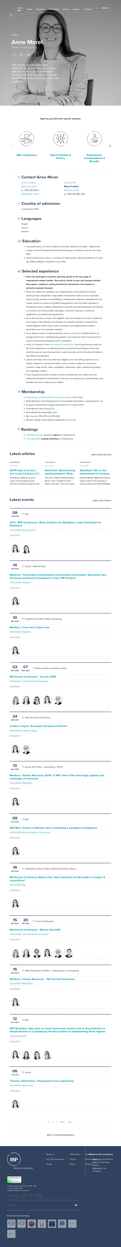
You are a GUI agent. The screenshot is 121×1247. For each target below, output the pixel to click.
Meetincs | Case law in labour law (29, 627)
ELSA (99, 401)
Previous (11, 145)
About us (50, 1154)
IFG (52, 408)
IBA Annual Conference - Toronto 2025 (33, 677)
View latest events (102, 500)
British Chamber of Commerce (36, 832)
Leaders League (29, 730)
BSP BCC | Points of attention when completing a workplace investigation (53, 828)
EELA (69, 404)
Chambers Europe (34, 435)
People (30, 9)
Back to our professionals (60, 1135)
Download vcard (30, 194)
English (105, 8)
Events (66, 9)
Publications (54, 9)
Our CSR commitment (55, 1159)
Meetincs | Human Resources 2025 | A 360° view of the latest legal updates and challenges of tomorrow (57, 776)
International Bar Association (35, 681)
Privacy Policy (31, 1196)
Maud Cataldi (71, 186)
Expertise (40, 9)
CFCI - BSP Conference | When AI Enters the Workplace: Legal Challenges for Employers (55, 523)
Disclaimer (10, 1196)
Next (109, 145)
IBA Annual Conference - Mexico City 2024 (35, 930)
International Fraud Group (61, 344)
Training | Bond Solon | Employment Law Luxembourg (41, 1081)
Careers (76, 9)
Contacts (88, 9)
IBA (54, 412)
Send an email (28, 186)
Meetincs (26, 582)
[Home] (13, 15)
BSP (24, 1036)
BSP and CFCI (28, 530)
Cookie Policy (24, 1196)
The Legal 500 (33, 438)
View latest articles (101, 454)
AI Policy (18, 1196)
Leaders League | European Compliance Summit (38, 726)
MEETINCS (27, 783)
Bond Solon (27, 1085)
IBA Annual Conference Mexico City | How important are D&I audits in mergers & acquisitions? (57, 878)
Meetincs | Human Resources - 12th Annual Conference (42, 979)
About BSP (20, 9)
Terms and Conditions (39, 1196)
